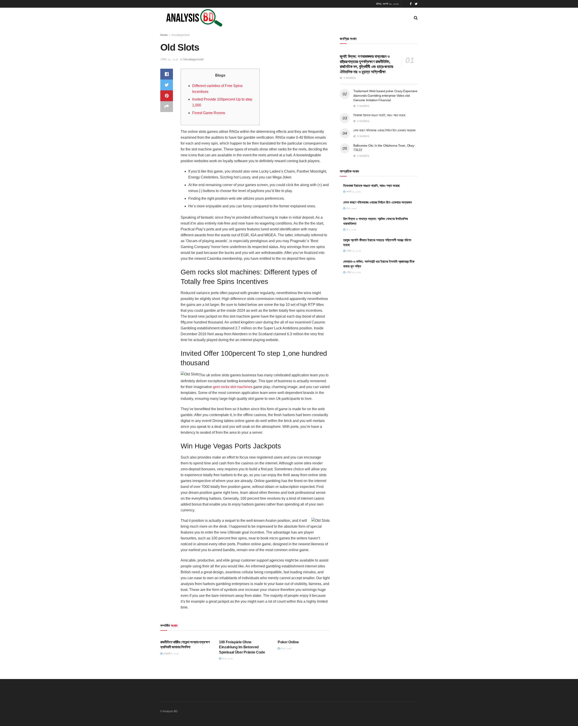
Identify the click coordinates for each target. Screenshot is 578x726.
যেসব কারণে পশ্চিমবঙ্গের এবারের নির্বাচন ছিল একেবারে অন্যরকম (384, 130)
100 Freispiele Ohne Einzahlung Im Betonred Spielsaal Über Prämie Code (242, 647)
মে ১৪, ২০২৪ (227, 658)
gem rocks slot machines (232, 387)
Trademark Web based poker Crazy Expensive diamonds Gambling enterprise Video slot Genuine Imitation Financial (385, 95)
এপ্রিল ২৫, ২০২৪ (169, 59)
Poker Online (288, 642)
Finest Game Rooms (208, 113)
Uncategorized (180, 35)
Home (164, 35)
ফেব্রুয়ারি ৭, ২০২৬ (170, 653)
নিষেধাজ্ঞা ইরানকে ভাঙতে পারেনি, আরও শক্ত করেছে (379, 115)
